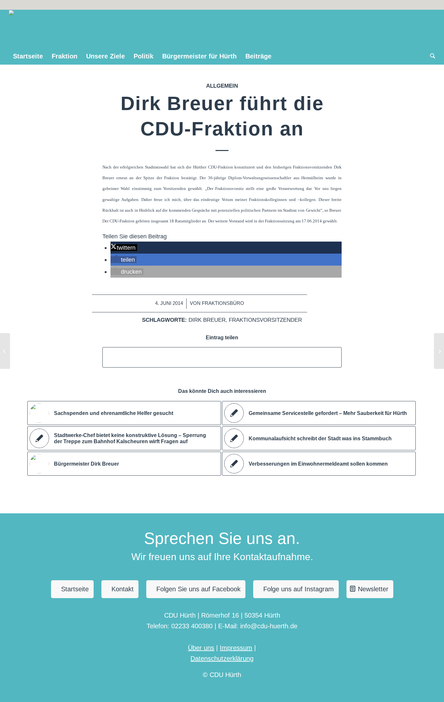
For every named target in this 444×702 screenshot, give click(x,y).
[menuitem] (28, 56)
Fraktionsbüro (223, 303)
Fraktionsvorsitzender (265, 320)
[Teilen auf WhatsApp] (222, 357)
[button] (124, 247)
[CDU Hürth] (24, 29)
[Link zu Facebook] (430, 5)
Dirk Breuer (207, 320)
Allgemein (222, 86)
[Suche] (430, 56)
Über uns (201, 647)
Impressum (236, 647)
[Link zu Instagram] (420, 5)
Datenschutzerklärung (222, 658)
